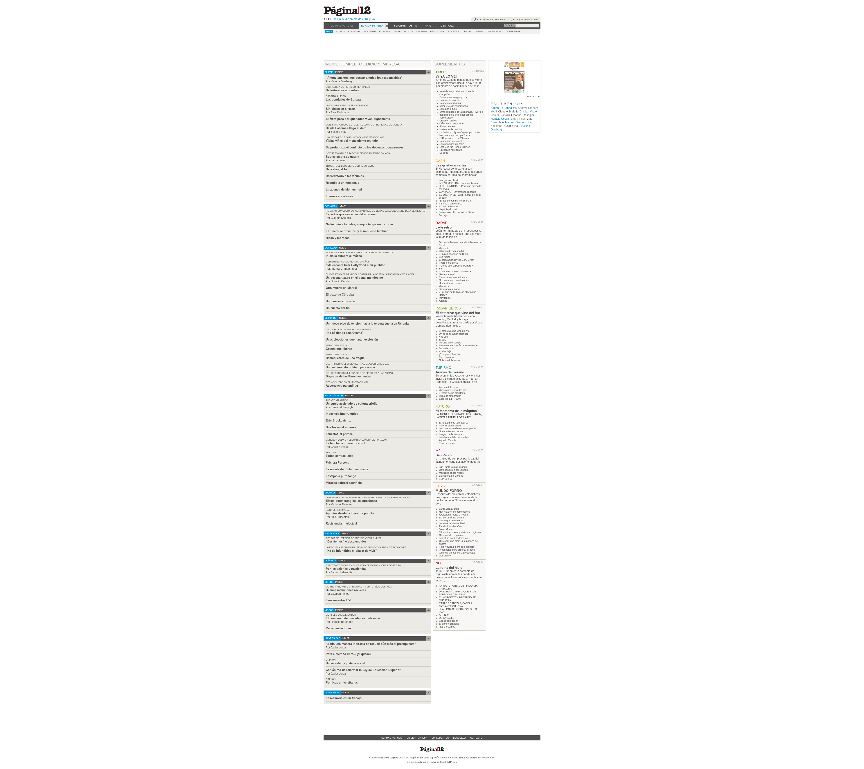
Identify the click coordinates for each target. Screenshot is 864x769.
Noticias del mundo (449, 360)
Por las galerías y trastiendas (346, 568)
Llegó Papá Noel (448, 209)
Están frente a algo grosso (453, 97)
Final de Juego (447, 443)
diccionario (445, 555)
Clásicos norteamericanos (453, 277)
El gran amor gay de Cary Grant (456, 259)
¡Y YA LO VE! (446, 76)
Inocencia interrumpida (342, 413)
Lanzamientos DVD (339, 600)
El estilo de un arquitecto (452, 393)
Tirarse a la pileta (448, 262)
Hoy (372, 19)
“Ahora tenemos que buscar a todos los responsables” (364, 77)
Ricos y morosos (337, 238)
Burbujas (444, 215)
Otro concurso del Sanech (453, 470)
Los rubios (444, 257)
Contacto (476, 738)
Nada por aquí (446, 274)
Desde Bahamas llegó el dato (346, 128)
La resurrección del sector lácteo (457, 212)
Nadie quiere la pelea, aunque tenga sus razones (360, 224)
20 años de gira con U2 (451, 251)
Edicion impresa (417, 738)
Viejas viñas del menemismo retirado (352, 140)
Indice (329, 31)
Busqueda (459, 738)
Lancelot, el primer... (340, 434)
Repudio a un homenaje (342, 182)
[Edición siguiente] (329, 19)
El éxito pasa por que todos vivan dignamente (358, 119)
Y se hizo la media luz (451, 203)
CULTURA (421, 31)
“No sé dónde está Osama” (345, 332)
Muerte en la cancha (450, 129)
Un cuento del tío (338, 308)
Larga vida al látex (449, 508)
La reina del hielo (449, 567)
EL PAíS (340, 31)
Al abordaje (445, 351)
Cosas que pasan (448, 620)
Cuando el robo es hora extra (455, 271)
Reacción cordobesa (450, 103)
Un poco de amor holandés (453, 333)
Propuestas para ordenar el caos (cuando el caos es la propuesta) (457, 551)
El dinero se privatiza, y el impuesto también (357, 231)
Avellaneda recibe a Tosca (453, 514)
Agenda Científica (448, 440)
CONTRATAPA (513, 31)
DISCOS (467, 31)
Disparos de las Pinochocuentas (348, 376)
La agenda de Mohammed (344, 189)
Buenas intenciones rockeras (346, 590)
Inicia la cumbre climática (344, 256)
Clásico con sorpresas (451, 123)
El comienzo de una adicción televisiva (353, 618)
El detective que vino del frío (458, 313)
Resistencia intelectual (341, 523)
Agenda (443, 300)
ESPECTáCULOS (403, 31)
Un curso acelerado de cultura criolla (351, 403)
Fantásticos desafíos (450, 526)
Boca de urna (446, 348)
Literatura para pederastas (453, 538)
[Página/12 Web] (347, 15)
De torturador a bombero (343, 90)
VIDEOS (479, 31)
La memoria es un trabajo (344, 698)
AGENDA (444, 615)
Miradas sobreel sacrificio (344, 482)
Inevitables (445, 297)
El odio (442, 339)
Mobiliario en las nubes (451, 472)
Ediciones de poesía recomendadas (458, 345)
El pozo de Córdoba (340, 294)
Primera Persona (337, 462)
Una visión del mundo (450, 283)
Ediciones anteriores (490, 19)
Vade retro (444, 248)
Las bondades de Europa (343, 99)
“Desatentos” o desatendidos (346, 541)
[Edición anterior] (324, 19)
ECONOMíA (354, 31)
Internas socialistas (339, 196)
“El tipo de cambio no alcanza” (455, 200)
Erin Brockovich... (338, 420)
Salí (441, 268)
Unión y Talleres (448, 120)
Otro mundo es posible (451, 535)
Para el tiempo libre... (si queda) (348, 654)
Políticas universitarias (342, 682)
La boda (443, 152)
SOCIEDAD (370, 31)
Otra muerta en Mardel (341, 287)
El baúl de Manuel (448, 206)
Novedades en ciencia (451, 431)
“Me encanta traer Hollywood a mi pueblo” (355, 265)
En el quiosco (446, 357)
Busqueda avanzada (525, 19)
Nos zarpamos (447, 626)
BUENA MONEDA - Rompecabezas (458, 183)
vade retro (444, 227)
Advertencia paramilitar (342, 385)
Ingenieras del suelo (450, 425)
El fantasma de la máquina (456, 411)
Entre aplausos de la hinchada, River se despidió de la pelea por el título (461, 113)
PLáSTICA (453, 31)
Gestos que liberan (339, 348)
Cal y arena (445, 478)
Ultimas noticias (392, 738)
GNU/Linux (451, 762)
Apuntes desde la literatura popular (350, 513)
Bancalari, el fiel (337, 169)
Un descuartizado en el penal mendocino (354, 277)
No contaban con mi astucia (454, 280)
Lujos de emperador (450, 396)
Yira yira (443, 336)
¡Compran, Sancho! (449, 354)
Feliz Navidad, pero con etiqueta (456, 546)
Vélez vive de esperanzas (453, 106)
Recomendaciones (338, 628)
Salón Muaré (446, 529)
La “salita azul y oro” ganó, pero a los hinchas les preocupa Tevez (459, 134)
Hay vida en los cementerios (454, 511)
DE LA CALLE (446, 618)
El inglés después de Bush (453, 254)
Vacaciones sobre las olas (453, 390)
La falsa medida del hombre (454, 437)
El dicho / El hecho (449, 623)
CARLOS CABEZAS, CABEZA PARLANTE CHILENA (455, 605)
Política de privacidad (445, 757)
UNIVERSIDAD (494, 31)
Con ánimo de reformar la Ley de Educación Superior (363, 670)
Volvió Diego (446, 117)
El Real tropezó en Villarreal (454, 138)
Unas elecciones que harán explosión (352, 339)
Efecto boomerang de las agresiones (351, 500)
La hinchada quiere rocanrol (345, 443)
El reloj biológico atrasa (451, 517)
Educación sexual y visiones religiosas (460, 532)
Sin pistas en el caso (340, 108)
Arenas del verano (450, 372)
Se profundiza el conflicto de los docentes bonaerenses (364, 147)
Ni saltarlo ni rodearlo (450, 149)
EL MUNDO (385, 31)
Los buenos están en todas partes (457, 428)
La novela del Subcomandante (347, 469)
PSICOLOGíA (437, 31)
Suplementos (440, 738)
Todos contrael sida (339, 455)
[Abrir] (386, 26)
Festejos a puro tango (341, 476)
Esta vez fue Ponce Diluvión (454, 147)
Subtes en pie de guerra (342, 156)
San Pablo (444, 455)
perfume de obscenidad (452, 523)
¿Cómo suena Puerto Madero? (456, 265)
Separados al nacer (449, 289)
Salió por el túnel (448, 109)
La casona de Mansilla (451, 475)
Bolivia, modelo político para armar (350, 367)
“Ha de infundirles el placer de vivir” (351, 550)
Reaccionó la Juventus (451, 141)
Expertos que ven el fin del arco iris (351, 214)
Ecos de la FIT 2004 (450, 398)
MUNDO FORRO (449, 491)
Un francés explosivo (340, 301)
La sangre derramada (451, 520)
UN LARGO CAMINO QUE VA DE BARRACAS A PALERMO (457, 593)
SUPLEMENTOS (449, 64)
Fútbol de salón (447, 126)
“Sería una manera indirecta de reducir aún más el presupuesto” (371, 644)
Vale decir (444, 286)
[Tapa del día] (514, 93)
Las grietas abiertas (451, 165)
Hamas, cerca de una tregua (345, 358)
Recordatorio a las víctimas (345, 176)
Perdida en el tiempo (450, 342)
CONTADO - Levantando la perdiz (457, 192)
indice (339, 72)
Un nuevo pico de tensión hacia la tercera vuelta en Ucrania (367, 323)
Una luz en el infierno (341, 427)
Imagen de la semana (450, 434)
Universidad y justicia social (345, 663)
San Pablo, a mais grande (453, 467)
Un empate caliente (449, 100)
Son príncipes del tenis (451, 144)
